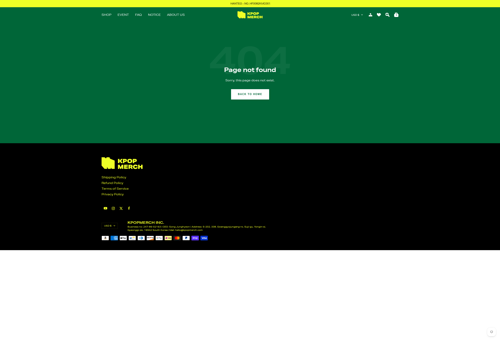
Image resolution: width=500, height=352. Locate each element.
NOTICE (154, 15)
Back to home (250, 94)
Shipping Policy (114, 177)
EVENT (123, 15)
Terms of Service (115, 188)
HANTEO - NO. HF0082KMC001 (250, 3)
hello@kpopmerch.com (189, 229)
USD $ (355, 15)
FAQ (138, 15)
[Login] (370, 15)
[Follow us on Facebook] (129, 208)
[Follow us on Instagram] (113, 208)
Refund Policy (112, 183)
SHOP (106, 15)
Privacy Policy (113, 194)
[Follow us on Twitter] (121, 208)
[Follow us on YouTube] (105, 208)
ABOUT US (176, 15)
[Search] (387, 15)
